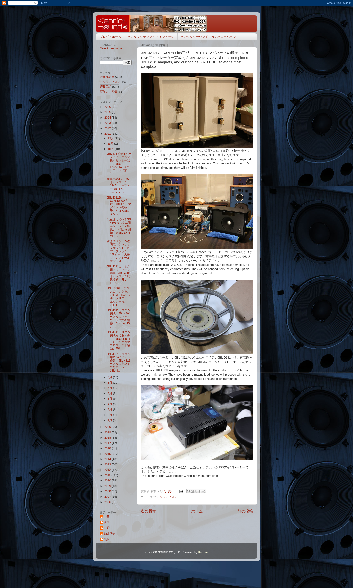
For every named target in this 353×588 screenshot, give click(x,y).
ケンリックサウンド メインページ (150, 36)
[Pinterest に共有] (204, 491)
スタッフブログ (167, 496)
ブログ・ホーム (110, 36)
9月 (110, 377)
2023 (108, 122)
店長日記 (105, 86)
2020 (108, 426)
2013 (108, 464)
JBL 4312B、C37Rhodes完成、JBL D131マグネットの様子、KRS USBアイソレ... (119, 206)
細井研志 (109, 533)
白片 (107, 527)
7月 (110, 387)
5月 (110, 398)
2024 (108, 117)
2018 (108, 437)
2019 (108, 432)
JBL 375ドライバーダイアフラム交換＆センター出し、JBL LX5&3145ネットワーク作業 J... (119, 163)
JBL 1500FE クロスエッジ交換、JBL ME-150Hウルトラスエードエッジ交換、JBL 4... (119, 296)
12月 (111, 138)
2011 (107, 475)
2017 (108, 443)
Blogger (203, 552)
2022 (108, 128)
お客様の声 (107, 77)
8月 (110, 382)
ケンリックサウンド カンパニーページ (208, 36)
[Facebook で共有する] (200, 491)
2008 (108, 491)
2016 (108, 448)
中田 (107, 516)
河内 (107, 522)
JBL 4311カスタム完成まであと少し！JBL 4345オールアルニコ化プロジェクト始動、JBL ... (119, 340)
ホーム (197, 511)
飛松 (107, 539)
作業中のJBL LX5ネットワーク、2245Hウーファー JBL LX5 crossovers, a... (118, 186)
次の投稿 (148, 511)
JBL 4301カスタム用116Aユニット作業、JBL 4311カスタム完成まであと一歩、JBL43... (119, 362)
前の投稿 (245, 511)
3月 (110, 409)
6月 (110, 393)
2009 (108, 486)
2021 (108, 133)
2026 (108, 106)
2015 (108, 453)
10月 (111, 149)
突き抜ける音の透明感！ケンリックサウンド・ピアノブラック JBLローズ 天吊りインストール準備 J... (118, 251)
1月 (110, 420)
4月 (110, 404)
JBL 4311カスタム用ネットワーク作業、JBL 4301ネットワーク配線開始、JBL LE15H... (119, 275)
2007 (108, 496)
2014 (108, 459)
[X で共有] (196, 491)
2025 (108, 112)
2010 (108, 480)
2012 (108, 470)
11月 (111, 143)
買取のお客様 (108, 91)
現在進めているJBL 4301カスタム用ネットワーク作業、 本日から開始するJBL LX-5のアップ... (119, 227)
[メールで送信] (188, 491)
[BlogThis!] (192, 491)
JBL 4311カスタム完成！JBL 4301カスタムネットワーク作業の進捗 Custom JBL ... (119, 318)
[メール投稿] (181, 491)
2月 (110, 414)
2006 (108, 502)
